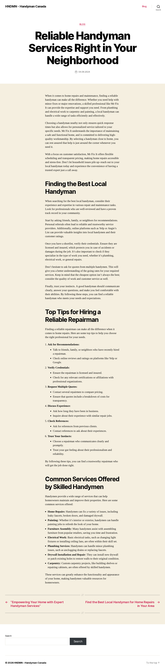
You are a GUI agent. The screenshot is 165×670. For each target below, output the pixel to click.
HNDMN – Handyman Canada (30, 662)
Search (8, 636)
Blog (144, 6)
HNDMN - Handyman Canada (25, 6)
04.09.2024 (84, 72)
